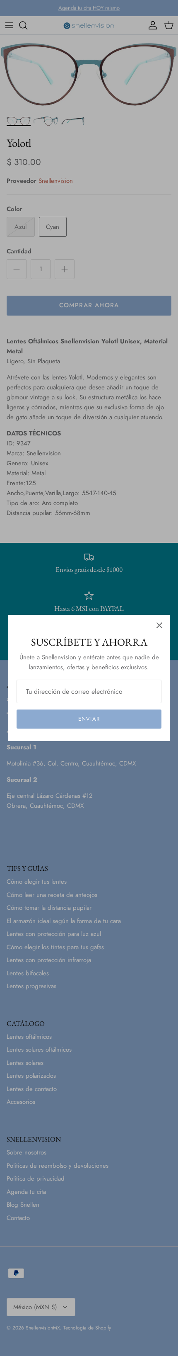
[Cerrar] (159, 625)
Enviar (88, 719)
